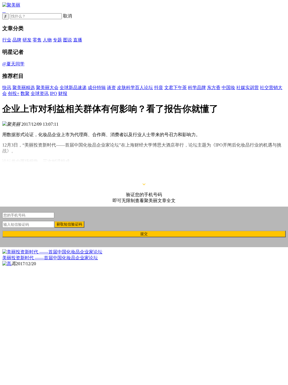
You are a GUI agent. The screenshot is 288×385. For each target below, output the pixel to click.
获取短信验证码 (69, 224)
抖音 (158, 87)
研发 (27, 39)
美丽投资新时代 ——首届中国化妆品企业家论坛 (50, 257)
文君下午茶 (175, 87)
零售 (37, 39)
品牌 (16, 39)
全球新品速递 (73, 87)
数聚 (25, 93)
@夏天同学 (13, 63)
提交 (144, 234)
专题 (57, 39)
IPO (53, 93)
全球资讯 (40, 93)
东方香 (213, 87)
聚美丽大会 (47, 87)
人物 (47, 39)
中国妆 (228, 87)
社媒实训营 (247, 87)
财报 (62, 93)
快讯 (6, 87)
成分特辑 (97, 87)
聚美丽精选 (23, 87)
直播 (77, 39)
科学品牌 (197, 87)
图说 (67, 39)
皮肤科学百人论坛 (135, 87)
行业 (6, 39)
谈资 (111, 87)
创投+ (13, 93)
